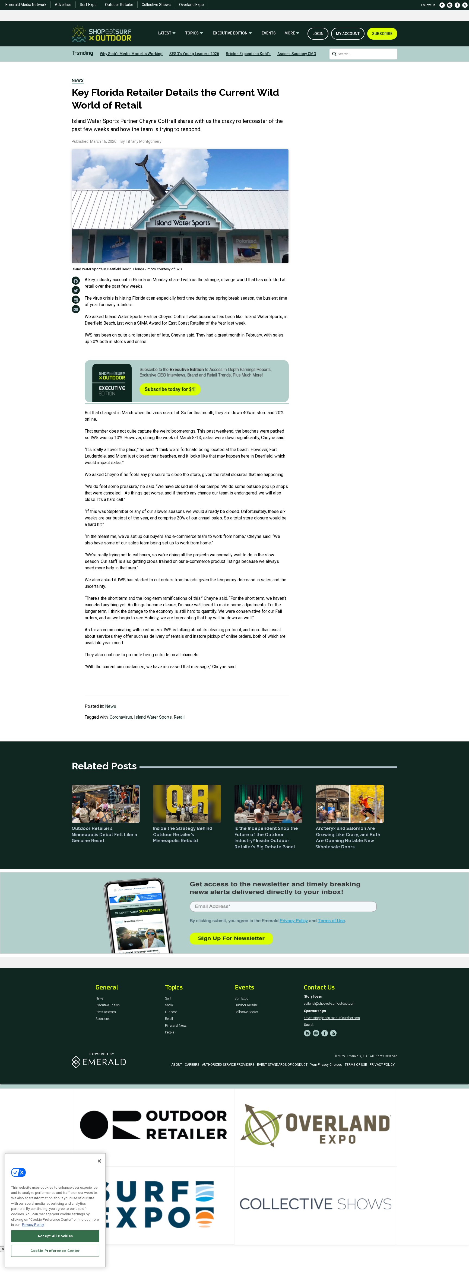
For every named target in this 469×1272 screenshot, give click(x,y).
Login (318, 33)
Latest (164, 33)
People (169, 1032)
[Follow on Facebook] (457, 5)
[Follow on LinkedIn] (442, 5)
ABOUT (176, 1065)
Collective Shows (156, 5)
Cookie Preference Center (55, 1251)
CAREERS (192, 1065)
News (78, 80)
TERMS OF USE (356, 1065)
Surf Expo (88, 5)
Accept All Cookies (55, 1236)
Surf (168, 998)
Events (269, 33)
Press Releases (106, 1012)
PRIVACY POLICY (382, 1065)
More (289, 33)
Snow (169, 1005)
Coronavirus (121, 717)
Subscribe (382, 33)
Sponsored (103, 1019)
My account (348, 33)
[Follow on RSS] (465, 5)
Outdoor (171, 1012)
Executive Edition (230, 33)
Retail (179, 717)
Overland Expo (191, 5)
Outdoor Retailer (119, 5)
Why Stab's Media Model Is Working (131, 54)
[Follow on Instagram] (449, 5)
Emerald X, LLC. (358, 1056)
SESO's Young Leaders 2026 (194, 54)
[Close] (99, 1161)
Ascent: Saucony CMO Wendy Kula (307, 54)
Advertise (63, 5)
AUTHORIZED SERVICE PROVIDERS (228, 1065)
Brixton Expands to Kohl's (248, 54)
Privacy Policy (33, 1225)
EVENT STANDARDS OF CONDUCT (282, 1065)
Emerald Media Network (25, 5)
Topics (192, 33)
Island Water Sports (153, 717)
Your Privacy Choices (326, 1065)
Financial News (176, 1025)
